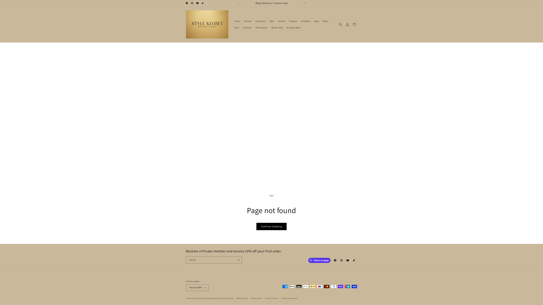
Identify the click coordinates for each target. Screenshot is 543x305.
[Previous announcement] (238, 3)
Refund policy (242, 298)
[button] (340, 24)
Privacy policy (256, 298)
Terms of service (271, 298)
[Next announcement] (305, 3)
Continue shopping (271, 226)
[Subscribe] (238, 260)
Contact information (289, 298)
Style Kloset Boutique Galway (204, 298)
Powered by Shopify (225, 298)
